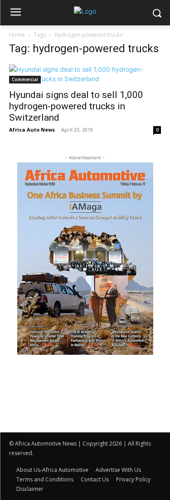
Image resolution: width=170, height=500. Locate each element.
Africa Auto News (32, 129)
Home (17, 35)
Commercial (25, 79)
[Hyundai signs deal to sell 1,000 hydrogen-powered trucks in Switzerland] (85, 73)
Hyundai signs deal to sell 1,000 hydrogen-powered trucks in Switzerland (76, 106)
